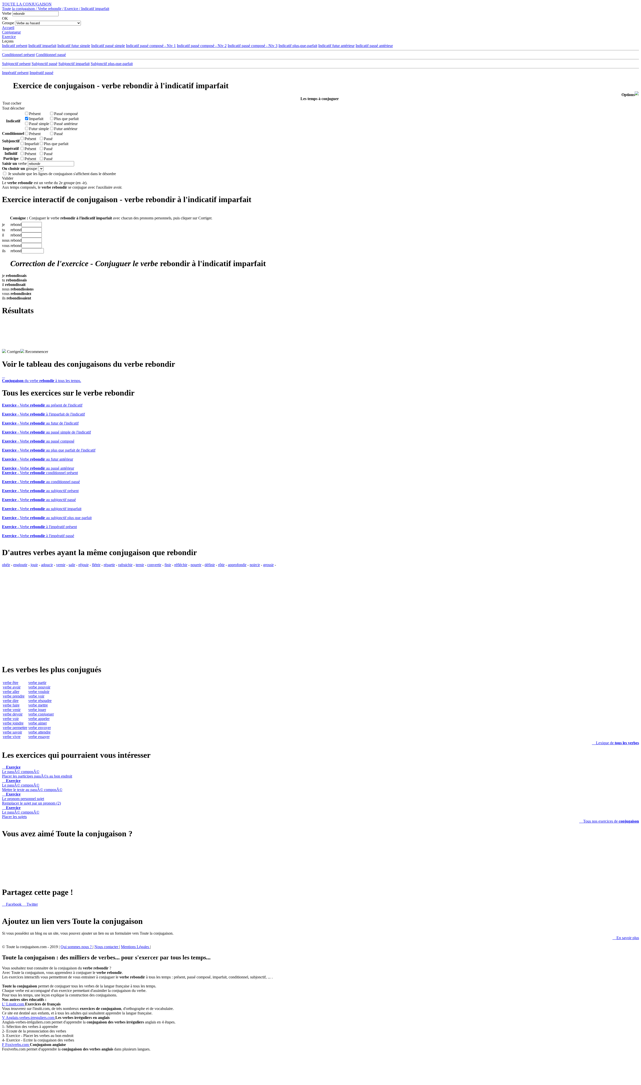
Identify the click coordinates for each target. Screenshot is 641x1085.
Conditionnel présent (18, 55)
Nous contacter (106, 947)
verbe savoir (12, 732)
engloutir (20, 565)
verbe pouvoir (39, 687)
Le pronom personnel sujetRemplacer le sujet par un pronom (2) (31, 798)
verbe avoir (12, 687)
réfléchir (180, 565)
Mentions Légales (135, 947)
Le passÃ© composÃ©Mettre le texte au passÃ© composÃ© (32, 785)
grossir (268, 565)
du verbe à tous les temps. (41, 378)
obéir (6, 565)
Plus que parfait (66, 119)
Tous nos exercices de (609, 821)
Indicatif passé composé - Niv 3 (252, 46)
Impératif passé (41, 73)
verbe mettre (38, 705)
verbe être (10, 682)
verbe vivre (12, 737)
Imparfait (36, 119)
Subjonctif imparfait (74, 64)
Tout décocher (12, 108)
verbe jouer (37, 709)
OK (5, 18)
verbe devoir (13, 714)
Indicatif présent (14, 46)
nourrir (196, 565)
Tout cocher (12, 103)
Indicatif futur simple (73, 46)
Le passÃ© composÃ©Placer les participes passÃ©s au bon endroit (37, 771)
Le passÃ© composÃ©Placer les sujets (20, 812)
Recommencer (36, 351)
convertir (154, 565)
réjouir (83, 565)
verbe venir (12, 709)
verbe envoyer (39, 728)
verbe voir (11, 718)
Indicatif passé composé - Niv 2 (202, 46)
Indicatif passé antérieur (374, 46)
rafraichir (125, 565)
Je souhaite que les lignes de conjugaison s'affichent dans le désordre (62, 174)
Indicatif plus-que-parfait (297, 46)
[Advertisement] (320, 337)
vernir (60, 565)
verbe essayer (39, 737)
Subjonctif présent (16, 64)
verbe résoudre (40, 700)
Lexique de (615, 743)
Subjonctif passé (44, 64)
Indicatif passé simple (108, 46)
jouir (34, 565)
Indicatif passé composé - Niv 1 (151, 46)
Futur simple (39, 129)
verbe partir (37, 682)
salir (72, 565)
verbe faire (11, 705)
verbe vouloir (38, 691)
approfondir (237, 565)
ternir (140, 565)
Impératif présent (15, 73)
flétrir (96, 565)
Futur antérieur (65, 129)
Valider (7, 178)
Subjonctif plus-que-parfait (112, 64)
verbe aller (11, 691)
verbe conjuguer (41, 714)
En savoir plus (625, 938)
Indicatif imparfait (42, 46)
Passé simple (39, 124)
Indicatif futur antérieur (336, 46)
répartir (109, 565)
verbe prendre (14, 696)
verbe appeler (39, 718)
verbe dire (11, 700)
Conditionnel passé (51, 55)
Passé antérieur (66, 124)
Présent (35, 114)
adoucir (47, 565)
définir (210, 565)
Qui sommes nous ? (77, 947)
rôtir (221, 565)
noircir (255, 565)
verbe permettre (15, 728)
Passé (58, 134)
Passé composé (66, 114)
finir (168, 565)
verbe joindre (13, 723)
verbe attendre (39, 732)
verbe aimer (37, 723)
